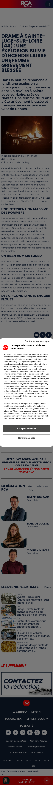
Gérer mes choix (26, 437)
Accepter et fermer (26, 428)
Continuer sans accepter (37, 341)
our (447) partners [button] (17, 354)
